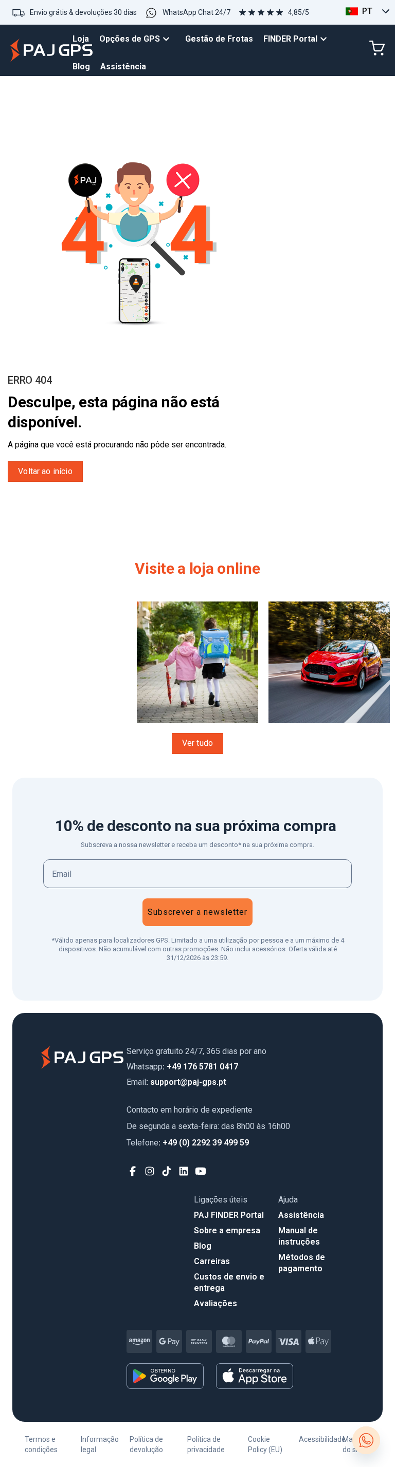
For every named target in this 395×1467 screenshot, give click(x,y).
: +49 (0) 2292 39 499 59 (188, 1143)
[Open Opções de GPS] (169, 39)
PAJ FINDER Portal (229, 1215)
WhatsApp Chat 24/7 (196, 12)
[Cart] (377, 48)
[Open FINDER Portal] (326, 39)
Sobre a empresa (227, 1230)
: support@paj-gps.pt (176, 1082)
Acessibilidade (322, 1439)
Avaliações (215, 1303)
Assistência (301, 1215)
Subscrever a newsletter (197, 912)
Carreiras (212, 1261)
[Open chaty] (366, 1440)
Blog (202, 1246)
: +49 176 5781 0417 (182, 1066)
